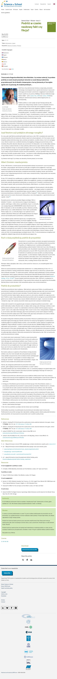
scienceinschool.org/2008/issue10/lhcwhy (13, 437)
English (5, 55)
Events (36, 9)
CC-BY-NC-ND (4, 541)
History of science (12, 45)
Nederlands (6, 53)
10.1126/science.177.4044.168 (23, 428)
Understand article (51, 23)
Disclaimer (3, 596)
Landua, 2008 (46, 96)
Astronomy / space (10, 43)
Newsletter (43, 4)
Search (49, 4)
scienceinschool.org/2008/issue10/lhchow (13, 433)
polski (4, 64)
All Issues (15, 9)
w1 (37, 192)
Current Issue (8, 9)
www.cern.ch (52, 444)
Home (2, 9)
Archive (3, 600)
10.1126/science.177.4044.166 (23, 424)
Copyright (3, 592)
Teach (32, 9)
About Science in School (7, 584)
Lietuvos (5, 61)
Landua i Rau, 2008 (35, 96)
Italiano (5, 59)
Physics (19, 45)
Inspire (20, 9)
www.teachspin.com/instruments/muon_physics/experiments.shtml (21, 449)
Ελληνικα (5, 57)
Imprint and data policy (7, 588)
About (41, 9)
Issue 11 (38, 20)
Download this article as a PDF (29, 549)
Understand (26, 9)
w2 (9, 196)
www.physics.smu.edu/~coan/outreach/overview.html (17, 454)
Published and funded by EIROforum (9, 672)
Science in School (25, 20)
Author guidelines (5, 12)
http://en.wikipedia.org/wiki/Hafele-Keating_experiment (17, 459)
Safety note (4, 594)
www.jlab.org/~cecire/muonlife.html (13, 451)
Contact (37, 4)
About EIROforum (5, 586)
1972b (11, 278)
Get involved (47, 9)
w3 (13, 278)
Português (5, 66)
